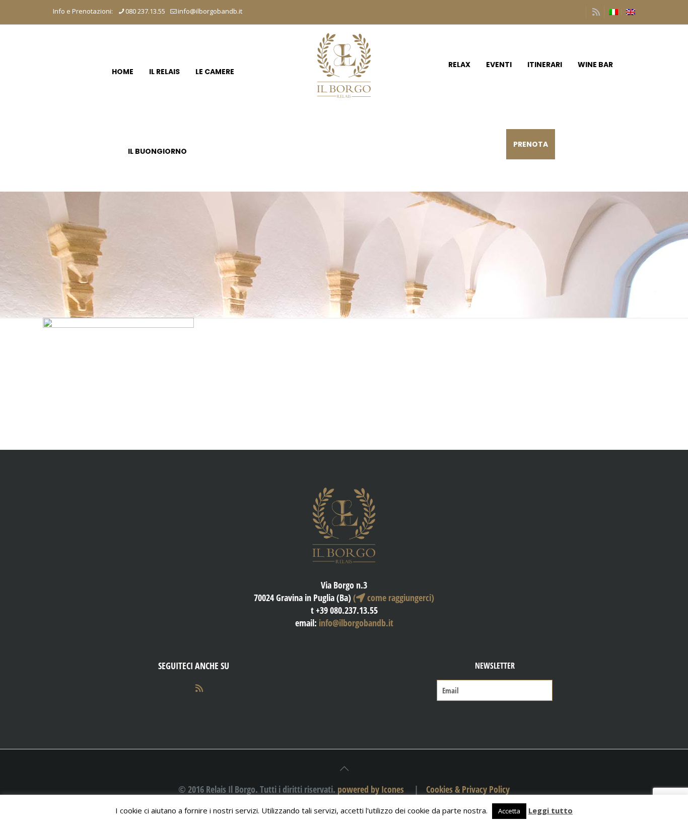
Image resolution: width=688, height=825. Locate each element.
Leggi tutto (550, 810)
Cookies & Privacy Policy (468, 789)
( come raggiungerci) (393, 598)
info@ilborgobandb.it (210, 11)
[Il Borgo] (343, 64)
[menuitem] (613, 12)
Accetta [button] (509, 810)
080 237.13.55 (145, 11)
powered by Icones (370, 789)
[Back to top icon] (344, 768)
